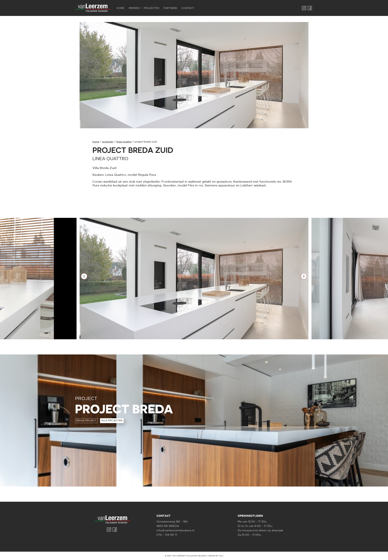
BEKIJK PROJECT (86, 421)
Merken (134, 7)
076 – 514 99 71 (166, 535)
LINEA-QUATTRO (124, 142)
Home (120, 7)
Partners (170, 7)
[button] (84, 276)
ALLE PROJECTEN (111, 421)
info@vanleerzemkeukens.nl (175, 530)
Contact (187, 7)
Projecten (151, 7)
